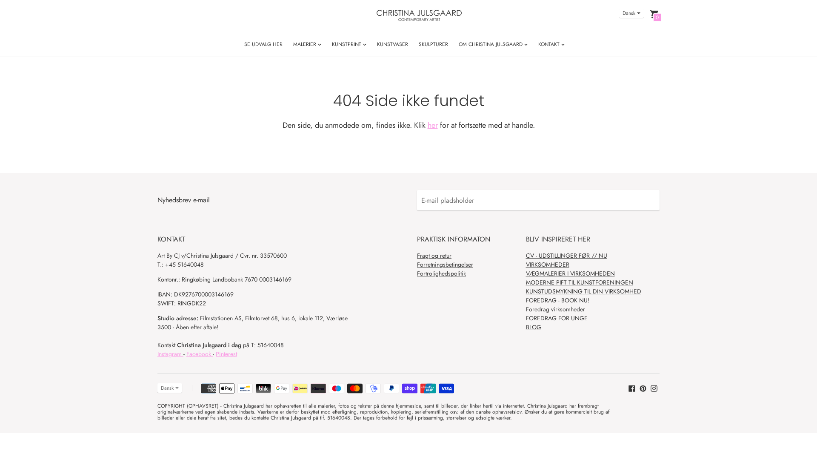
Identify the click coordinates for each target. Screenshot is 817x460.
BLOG (533, 327)
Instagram (170, 354)
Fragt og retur (434, 255)
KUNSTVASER (392, 44)
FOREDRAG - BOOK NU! (557, 300)
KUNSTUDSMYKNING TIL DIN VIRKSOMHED (583, 291)
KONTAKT (549, 44)
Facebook (199, 354)
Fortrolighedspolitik (441, 273)
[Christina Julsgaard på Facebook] (631, 387)
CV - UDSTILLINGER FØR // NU (566, 255)
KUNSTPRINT (347, 44)
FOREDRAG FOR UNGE (557, 318)
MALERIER (305, 44)
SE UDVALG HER (263, 44)
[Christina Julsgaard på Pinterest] (643, 387)
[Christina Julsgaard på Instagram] (654, 387)
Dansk (629, 13)
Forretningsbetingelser (445, 264)
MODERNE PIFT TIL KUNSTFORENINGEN (579, 282)
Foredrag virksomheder (555, 309)
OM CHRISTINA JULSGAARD (491, 44)
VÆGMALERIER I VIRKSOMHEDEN (570, 273)
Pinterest (226, 354)
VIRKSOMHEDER (547, 264)
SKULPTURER (433, 44)
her (433, 125)
